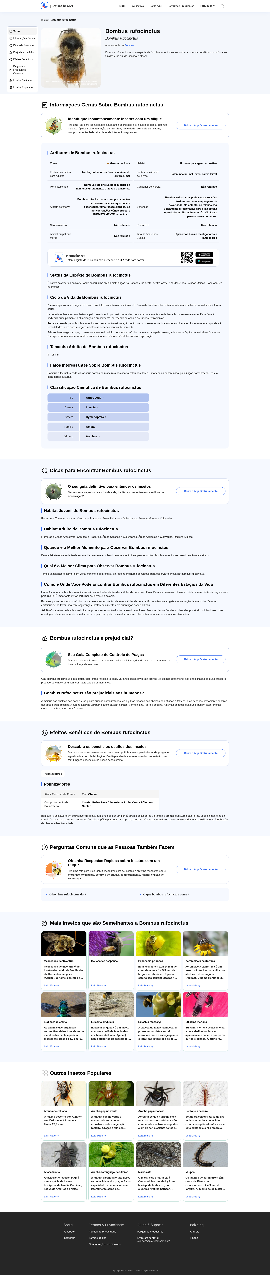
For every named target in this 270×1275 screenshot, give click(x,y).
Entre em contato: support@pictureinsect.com (153, 1239)
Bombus (129, 45)
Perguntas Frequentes (181, 6)
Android (194, 1231)
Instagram (69, 1237)
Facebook (69, 1231)
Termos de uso (97, 1237)
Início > (46, 19)
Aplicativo (138, 6)
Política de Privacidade (102, 1231)
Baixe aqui (156, 6)
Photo (48, 81)
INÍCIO (122, 6)
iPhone (194, 1237)
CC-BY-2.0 (80, 81)
